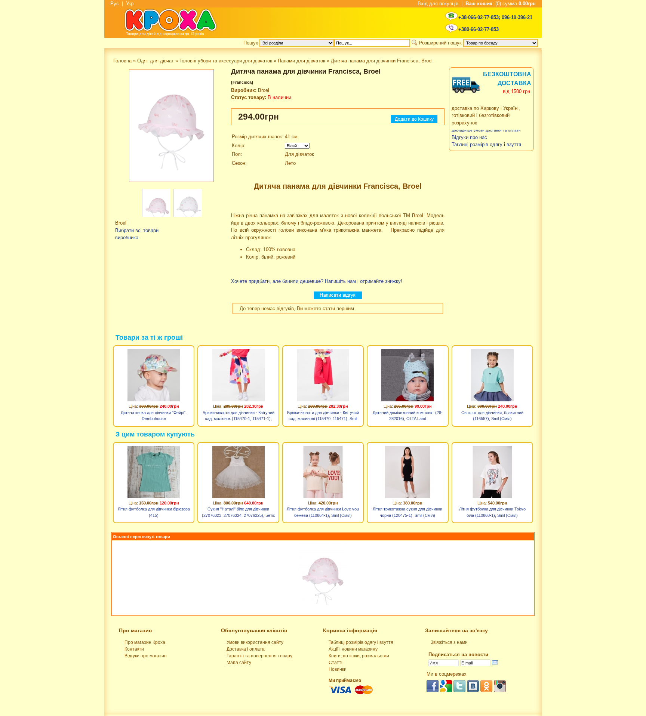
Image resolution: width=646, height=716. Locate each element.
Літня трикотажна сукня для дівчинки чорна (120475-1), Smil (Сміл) (407, 512)
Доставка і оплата (246, 649)
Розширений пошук (440, 43)
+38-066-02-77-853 (478, 17)
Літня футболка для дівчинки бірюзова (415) (154, 512)
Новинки (338, 669)
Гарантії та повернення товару (259, 655)
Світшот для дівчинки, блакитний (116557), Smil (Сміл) (492, 415)
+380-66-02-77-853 (478, 29)
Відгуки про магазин (145, 655)
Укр (129, 3)
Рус (114, 3)
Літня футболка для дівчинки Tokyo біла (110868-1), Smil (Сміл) (492, 512)
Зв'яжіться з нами (449, 642)
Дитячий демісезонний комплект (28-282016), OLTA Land (408, 415)
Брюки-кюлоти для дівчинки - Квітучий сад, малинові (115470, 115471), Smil (323, 415)
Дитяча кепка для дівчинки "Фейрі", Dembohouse (154, 415)
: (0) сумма (500, 3)
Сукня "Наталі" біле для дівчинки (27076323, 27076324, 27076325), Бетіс (238, 512)
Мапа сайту (239, 662)
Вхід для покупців (438, 3)
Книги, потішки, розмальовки (359, 655)
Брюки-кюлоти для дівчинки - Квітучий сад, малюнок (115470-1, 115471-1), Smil (238, 416)
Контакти (134, 649)
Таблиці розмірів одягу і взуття (361, 642)
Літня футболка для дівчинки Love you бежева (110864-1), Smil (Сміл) (323, 512)
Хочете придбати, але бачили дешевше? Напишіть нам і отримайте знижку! (316, 281)
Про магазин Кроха (144, 642)
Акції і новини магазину (353, 649)
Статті (335, 662)
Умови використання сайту (255, 642)
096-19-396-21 (517, 17)
